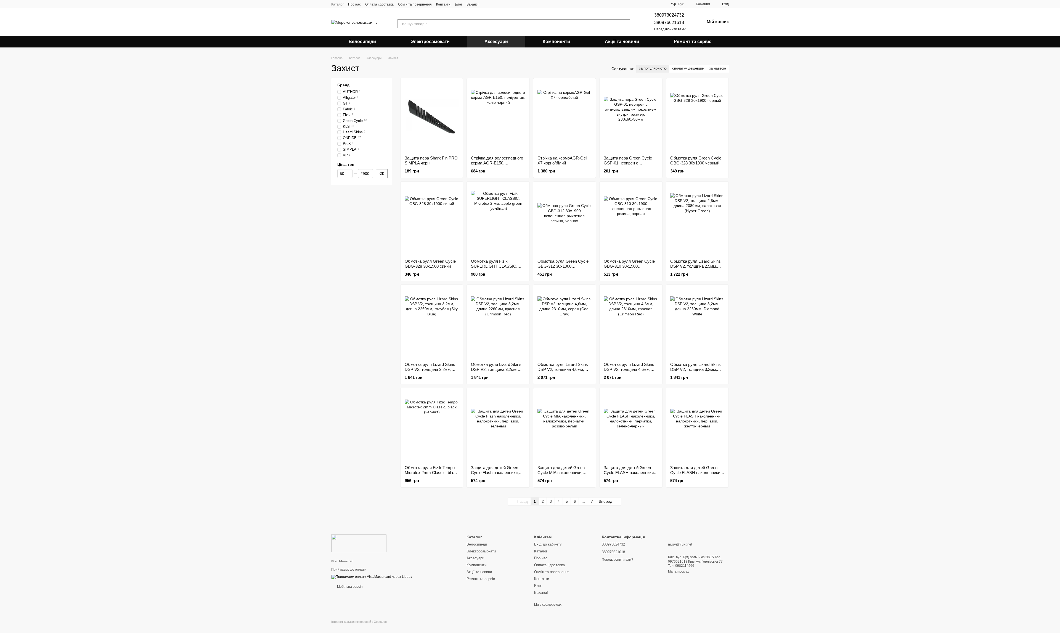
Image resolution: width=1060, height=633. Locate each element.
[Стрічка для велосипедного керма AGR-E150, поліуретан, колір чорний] (498, 117)
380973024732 (669, 15)
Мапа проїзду (678, 571)
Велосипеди (362, 41)
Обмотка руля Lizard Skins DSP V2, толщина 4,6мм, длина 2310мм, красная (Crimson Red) (629, 372)
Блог (458, 4)
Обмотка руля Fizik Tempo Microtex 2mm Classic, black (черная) (431, 472)
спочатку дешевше (688, 68)
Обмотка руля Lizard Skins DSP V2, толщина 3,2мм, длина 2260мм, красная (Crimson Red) (496, 372)
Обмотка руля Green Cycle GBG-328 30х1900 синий (430, 263)
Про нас (354, 4)
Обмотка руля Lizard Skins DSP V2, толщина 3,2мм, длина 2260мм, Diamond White (695, 372)
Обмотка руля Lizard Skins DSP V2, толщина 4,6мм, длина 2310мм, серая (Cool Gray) (563, 372)
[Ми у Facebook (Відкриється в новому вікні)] (487, 4)
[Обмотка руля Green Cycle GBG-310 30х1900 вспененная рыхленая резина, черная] (631, 220)
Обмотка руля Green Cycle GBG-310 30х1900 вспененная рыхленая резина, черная (629, 268)
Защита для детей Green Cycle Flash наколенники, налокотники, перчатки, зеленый (495, 475)
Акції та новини (622, 41)
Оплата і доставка (379, 4)
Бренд (343, 85)
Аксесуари (496, 41)
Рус (681, 4)
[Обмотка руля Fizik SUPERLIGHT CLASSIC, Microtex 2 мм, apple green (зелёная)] (498, 220)
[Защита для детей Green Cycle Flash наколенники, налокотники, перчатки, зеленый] (498, 426)
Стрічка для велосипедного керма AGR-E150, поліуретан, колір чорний (497, 163)
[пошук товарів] (625, 23)
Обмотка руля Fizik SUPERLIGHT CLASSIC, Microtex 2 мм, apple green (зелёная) (495, 268)
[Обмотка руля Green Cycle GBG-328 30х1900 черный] (697, 117)
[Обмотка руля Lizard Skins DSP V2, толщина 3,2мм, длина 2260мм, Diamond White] (697, 323)
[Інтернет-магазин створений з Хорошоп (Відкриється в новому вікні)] (359, 626)
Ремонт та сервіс (692, 41)
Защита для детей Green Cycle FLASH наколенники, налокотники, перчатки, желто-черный (695, 475)
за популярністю (653, 68)
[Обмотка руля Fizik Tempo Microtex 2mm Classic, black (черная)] (432, 426)
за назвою (717, 68)
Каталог (337, 4)
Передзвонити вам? (670, 29)
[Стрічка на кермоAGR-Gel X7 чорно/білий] (564, 117)
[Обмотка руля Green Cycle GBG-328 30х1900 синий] (432, 220)
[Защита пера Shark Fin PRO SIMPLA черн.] (432, 117)
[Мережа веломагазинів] (358, 543)
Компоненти (556, 41)
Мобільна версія (349, 587)
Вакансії (473, 4)
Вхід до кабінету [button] (548, 544)
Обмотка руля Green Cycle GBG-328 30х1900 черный (695, 160)
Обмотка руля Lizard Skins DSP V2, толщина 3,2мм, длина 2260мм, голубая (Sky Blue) (432, 372)
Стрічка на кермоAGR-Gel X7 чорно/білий (562, 160)
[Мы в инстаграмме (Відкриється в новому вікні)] (493, 4)
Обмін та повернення (415, 4)
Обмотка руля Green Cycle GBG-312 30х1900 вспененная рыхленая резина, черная (563, 268)
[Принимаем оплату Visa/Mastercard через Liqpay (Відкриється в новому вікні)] (371, 577)
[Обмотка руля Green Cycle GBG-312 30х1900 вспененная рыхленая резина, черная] (564, 220)
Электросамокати (430, 41)
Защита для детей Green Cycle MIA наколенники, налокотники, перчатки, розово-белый (561, 475)
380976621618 (669, 22)
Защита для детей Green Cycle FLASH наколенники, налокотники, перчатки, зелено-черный (629, 475)
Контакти (443, 4)
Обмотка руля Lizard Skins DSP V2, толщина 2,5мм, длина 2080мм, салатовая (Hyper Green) (695, 268)
